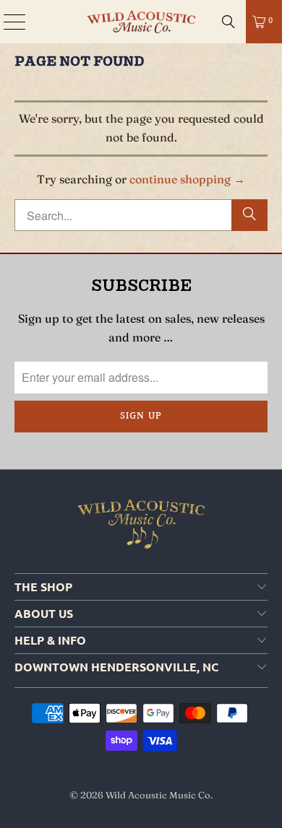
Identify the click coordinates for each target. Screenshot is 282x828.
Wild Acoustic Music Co (158, 795)
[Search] (228, 21)
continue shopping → (187, 179)
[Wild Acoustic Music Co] (141, 21)
